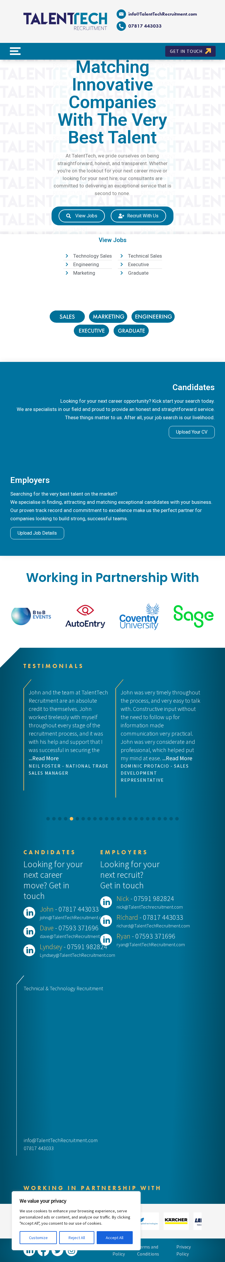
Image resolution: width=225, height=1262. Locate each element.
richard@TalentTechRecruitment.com (153, 926)
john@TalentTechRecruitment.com (74, 917)
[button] (48, 818)
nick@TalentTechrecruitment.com (150, 907)
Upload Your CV (191, 432)
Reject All (77, 1237)
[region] (76, 1220)
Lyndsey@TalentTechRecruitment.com (77, 955)
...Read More (85, 758)
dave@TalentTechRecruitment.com (74, 936)
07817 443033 (39, 1148)
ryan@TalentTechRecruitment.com (151, 944)
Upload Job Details (37, 533)
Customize (38, 1237)
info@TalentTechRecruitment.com (162, 14)
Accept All (114, 1237)
